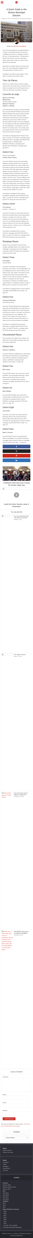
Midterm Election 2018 (9, 1187)
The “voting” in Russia (19, 654)
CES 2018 (6, 1195)
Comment (5, 1077)
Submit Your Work (8, 1152)
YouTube (5, 1170)
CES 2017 (6, 1197)
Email (5, 1102)
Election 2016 (7, 1189)
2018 (4, 1205)
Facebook (6, 1162)
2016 (4, 1217)
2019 (4, 1203)
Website (5, 1110)
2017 (4, 1207)
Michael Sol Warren (26, 18)
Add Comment (15, 18)
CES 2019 (6, 1193)
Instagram (6, 1166)
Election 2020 (7, 1185)
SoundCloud (6, 1168)
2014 (4, 1221)
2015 (4, 1219)
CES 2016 (6, 1199)
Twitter (5, 1164)
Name (5, 1094)
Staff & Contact (7, 1150)
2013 (4, 1223)
